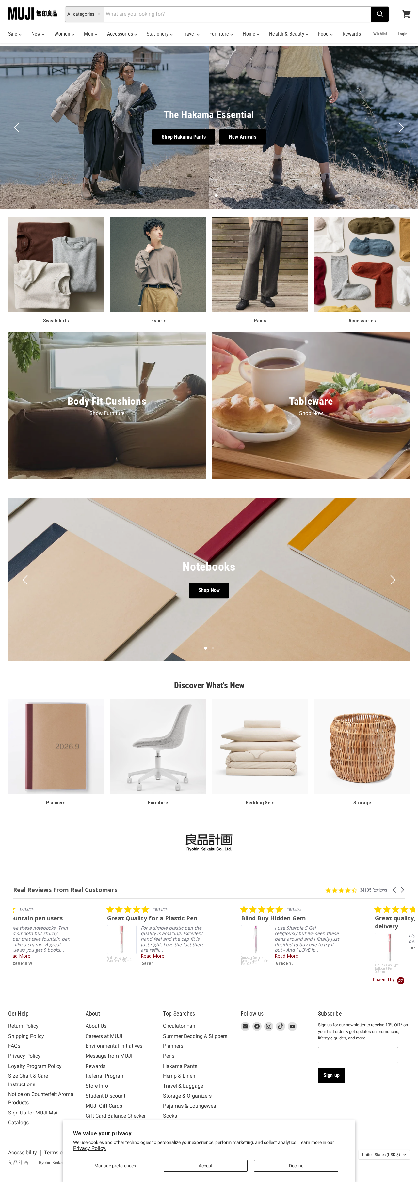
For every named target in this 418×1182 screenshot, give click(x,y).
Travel (190, 34)
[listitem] (62, 937)
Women (63, 34)
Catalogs (18, 1122)
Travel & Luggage (183, 1086)
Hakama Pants (180, 1066)
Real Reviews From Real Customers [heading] (65, 890)
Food (324, 34)
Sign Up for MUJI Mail (33, 1113)
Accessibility (22, 1152)
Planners (173, 1046)
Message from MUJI (109, 1056)
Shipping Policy (26, 1036)
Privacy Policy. (89, 1148)
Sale (13, 34)
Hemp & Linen (179, 1076)
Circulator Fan (179, 1026)
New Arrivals (242, 137)
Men (89, 34)
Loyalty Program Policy (35, 1066)
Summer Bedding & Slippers (195, 1036)
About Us (96, 1026)
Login (402, 33)
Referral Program (105, 1076)
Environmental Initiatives (114, 1046)
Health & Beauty (287, 34)
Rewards (352, 34)
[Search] (380, 14)
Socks (170, 1116)
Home (250, 34)
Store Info (97, 1086)
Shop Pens (209, 590)
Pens (168, 1056)
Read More (58, 956)
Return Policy (23, 1026)
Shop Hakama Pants (184, 137)
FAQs (14, 1046)
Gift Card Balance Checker (116, 1116)
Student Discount (105, 1096)
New (36, 34)
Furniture (220, 34)
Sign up (331, 1075)
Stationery (158, 34)
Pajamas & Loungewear (190, 1106)
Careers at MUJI (104, 1036)
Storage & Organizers (187, 1096)
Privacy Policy (24, 1056)
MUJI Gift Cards (104, 1106)
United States (381, 1154)
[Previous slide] (17, 127)
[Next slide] (400, 127)
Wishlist (380, 33)
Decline (296, 1165)
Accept (206, 1165)
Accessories (120, 34)
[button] (395, 890)
